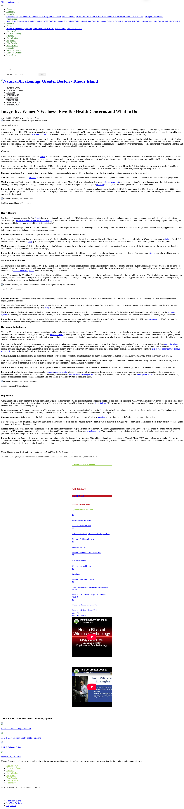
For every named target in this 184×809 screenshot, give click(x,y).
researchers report (92, 431)
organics (50, 372)
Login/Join (11, 55)
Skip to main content (10, 2)
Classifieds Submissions (136, 21)
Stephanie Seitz (56, 334)
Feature (24, 457)
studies (152, 253)
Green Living (12, 38)
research (32, 177)
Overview (10, 16)
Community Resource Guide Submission (164, 21)
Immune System (81, 457)
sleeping (101, 417)
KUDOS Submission (54, 21)
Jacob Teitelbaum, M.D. (23, 270)
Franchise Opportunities (65, 28)
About (9, 28)
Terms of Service (33, 787)
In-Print (4, 457)
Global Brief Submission (95, 21)
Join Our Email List (45, 28)
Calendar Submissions (116, 21)
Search (9, 74)
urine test (100, 184)
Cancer (59, 457)
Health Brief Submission (74, 21)
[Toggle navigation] (2, 5)
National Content (35, 457)
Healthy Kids (12, 45)
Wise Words (11, 43)
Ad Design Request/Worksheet (149, 16)
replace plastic (61, 372)
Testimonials (130, 16)
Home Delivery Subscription (24, 28)
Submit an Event (13, 50)
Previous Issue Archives (81, 504)
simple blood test (112, 182)
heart (37, 218)
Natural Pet (11, 48)
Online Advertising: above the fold (46, 16)
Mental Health (49, 457)
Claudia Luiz (100, 403)
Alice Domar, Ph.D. (40, 134)
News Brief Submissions (16, 21)
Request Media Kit (23, 16)
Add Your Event (79, 615)
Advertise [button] (10, 14)
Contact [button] (9, 26)
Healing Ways (12, 31)
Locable (21, 787)
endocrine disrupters (172, 344)
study (166, 239)
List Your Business (14, 53)
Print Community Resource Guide (76, 16)
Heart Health (68, 457)
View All (75, 613)
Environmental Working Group (80, 374)
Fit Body (10, 36)
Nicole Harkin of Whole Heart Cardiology (33, 220)
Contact (78, 28)
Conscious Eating (13, 33)
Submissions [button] (11, 19)
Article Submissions (36, 21)
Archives (10, 24)
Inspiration (10, 40)
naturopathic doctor (145, 374)
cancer (42, 156)
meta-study (153, 319)
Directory (10, 11)
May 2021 (92, 457)
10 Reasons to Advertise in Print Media (108, 16)
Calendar (10, 9)
